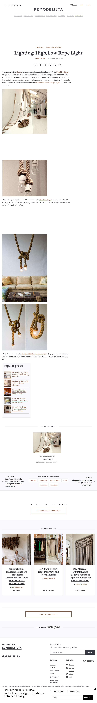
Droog (19, 72)
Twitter (71, 674)
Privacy (52, 673)
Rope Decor (40, 47)
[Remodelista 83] (17, 5)
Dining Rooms (43, 480)
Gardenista (79, 15)
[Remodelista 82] (14, 5)
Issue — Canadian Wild (53, 47)
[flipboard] (36, 65)
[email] (55, 65)
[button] (73, 5)
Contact (52, 667)
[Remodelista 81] (11, 5)
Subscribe (88, 697)
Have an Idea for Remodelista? (54, 681)
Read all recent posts (48, 614)
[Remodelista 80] (8, 5)
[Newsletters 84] (20, 5)
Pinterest (71, 664)
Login (88, 4)
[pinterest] (45, 65)
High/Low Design (54, 480)
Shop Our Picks (51, 15)
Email (70, 677)
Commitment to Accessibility (54, 677)
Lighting (65, 480)
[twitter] (50, 65)
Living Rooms (43, 485)
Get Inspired (18, 15)
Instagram (71, 668)
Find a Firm (61, 15)
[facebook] (40, 65)
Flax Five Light (62, 72)
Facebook (71, 671)
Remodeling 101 (40, 15)
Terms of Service (54, 670)
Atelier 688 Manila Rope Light (47, 83)
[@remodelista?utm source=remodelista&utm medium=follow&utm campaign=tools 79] (5, 5)
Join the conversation (49, 510)
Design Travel (28, 15)
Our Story (70, 15)
